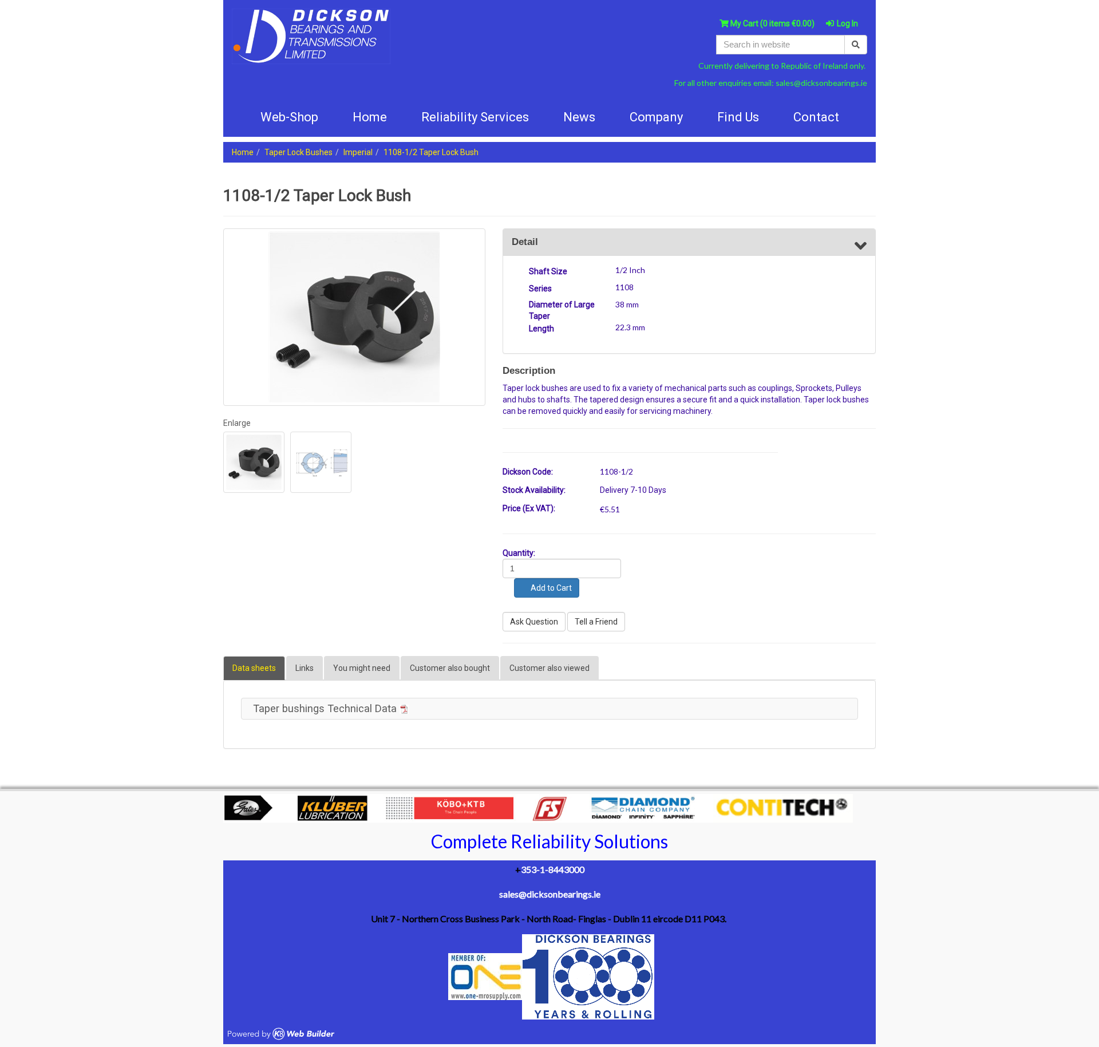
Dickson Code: (528, 471)
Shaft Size (548, 271)
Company (656, 117)
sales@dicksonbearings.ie (821, 83)
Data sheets (254, 668)
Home (243, 152)
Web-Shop (289, 117)
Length (541, 328)
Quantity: (519, 553)
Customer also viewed (549, 668)
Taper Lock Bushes (298, 152)
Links (304, 668)
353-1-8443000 (552, 869)
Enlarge (237, 423)
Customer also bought (450, 668)
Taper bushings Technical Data (326, 708)
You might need (361, 668)
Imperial (358, 152)
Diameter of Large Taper (562, 310)
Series (540, 288)
